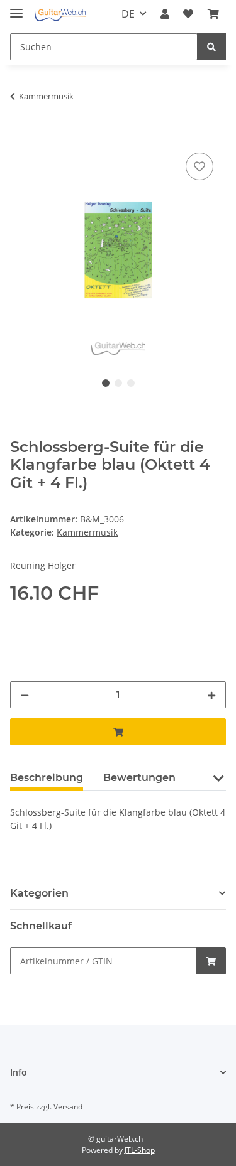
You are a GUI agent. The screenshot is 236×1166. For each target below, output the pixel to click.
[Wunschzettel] (188, 13)
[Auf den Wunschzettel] (199, 166)
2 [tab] (118, 383)
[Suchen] (211, 46)
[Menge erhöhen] (211, 695)
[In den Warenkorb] (20, 136)
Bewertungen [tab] (139, 778)
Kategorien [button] (39, 893)
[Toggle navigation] (16, 8)
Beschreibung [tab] (46, 778)
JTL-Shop (140, 1150)
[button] (165, 13)
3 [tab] (131, 383)
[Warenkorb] (213, 13)
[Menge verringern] (24, 695)
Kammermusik (87, 532)
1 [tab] (106, 383)
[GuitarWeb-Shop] (60, 14)
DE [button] (128, 14)
